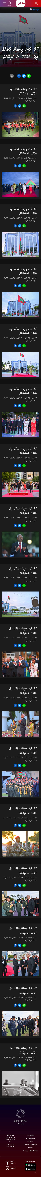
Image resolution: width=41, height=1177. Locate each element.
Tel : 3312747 (10, 1144)
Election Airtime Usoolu (30, 1151)
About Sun (30, 1148)
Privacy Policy (30, 1138)
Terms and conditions (30, 1145)
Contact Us (30, 1135)
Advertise (30, 1141)
